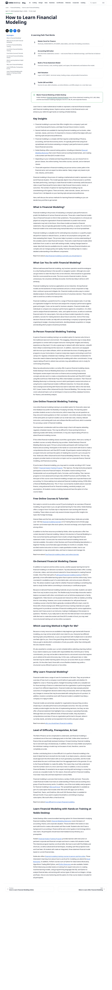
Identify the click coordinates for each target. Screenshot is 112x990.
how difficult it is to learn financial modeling (59, 802)
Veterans (68, 3)
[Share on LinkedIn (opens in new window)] (11, 30)
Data (46, 3)
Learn (7, 7)
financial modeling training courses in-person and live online (65, 856)
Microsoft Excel (55, 787)
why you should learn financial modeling (58, 723)
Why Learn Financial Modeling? (15, 64)
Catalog (83, 3)
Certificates (60, 3)
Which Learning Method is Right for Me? (15, 61)
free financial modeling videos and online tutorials (62, 554)
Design (41, 3)
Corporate (76, 3)
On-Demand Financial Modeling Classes (15, 56)
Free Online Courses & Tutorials (15, 53)
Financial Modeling (15, 7)
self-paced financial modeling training (68, 575)
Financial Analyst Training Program (57, 97)
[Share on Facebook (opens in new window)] (14, 30)
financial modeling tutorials (52, 522)
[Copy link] (18, 30)
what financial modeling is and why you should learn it (63, 256)
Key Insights (10, 35)
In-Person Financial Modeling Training (14, 45)
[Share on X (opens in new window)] (7, 30)
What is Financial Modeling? (14, 38)
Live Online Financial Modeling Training (14, 49)
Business (52, 3)
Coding (34, 3)
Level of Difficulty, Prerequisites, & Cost (15, 67)
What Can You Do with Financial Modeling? (15, 41)
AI (29, 3)
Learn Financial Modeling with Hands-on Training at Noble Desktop (14, 73)
